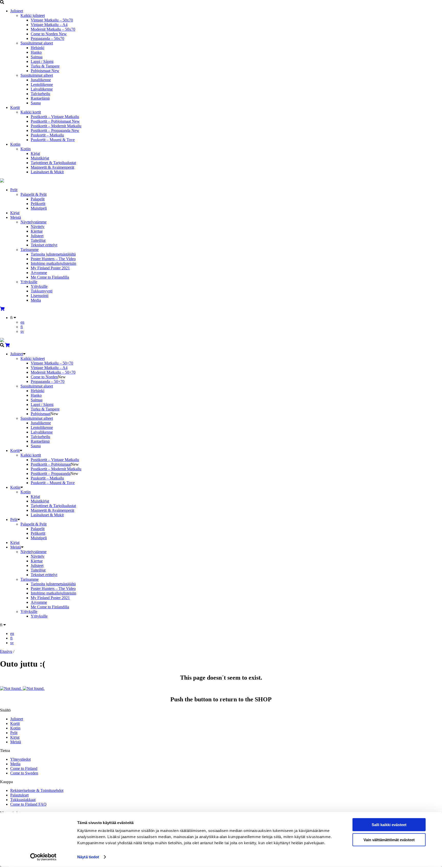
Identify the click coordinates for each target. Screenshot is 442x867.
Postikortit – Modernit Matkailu (56, 126)
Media (36, 300)
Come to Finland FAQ (28, 804)
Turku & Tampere (45, 66)
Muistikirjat (40, 158)
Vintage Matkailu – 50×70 (52, 363)
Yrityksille (28, 282)
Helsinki (37, 47)
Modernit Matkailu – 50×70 (53, 372)
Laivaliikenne (42, 89)
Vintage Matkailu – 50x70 (52, 20)
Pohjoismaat (45, 71)
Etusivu (6, 651)
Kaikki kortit (30, 112)
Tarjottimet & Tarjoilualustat (53, 163)
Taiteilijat (38, 240)
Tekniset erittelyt (44, 245)
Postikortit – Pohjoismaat (55, 121)
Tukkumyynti (41, 291)
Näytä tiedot (88, 857)
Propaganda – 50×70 (47, 381)
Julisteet (16, 11)
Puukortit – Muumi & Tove (53, 140)
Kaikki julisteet (32, 15)
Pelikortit (38, 203)
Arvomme (39, 272)
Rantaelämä (40, 98)
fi (21, 327)
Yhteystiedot (20, 759)
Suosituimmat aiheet (36, 75)
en (22, 322)
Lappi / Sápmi (42, 61)
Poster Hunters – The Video (53, 259)
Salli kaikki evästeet (389, 825)
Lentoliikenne (42, 84)
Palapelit (38, 199)
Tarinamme (29, 249)
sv (22, 331)
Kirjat (35, 153)
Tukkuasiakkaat (23, 799)
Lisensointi (39, 295)
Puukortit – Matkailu (47, 135)
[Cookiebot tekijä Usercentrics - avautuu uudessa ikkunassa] (43, 857)
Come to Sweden (24, 773)
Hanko (36, 52)
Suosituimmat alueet (36, 43)
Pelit (13, 190)
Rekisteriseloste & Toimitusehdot (36, 790)
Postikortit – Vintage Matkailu (55, 117)
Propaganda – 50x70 (47, 38)
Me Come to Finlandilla (50, 277)
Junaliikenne (41, 80)
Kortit (15, 107)
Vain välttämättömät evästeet (389, 839)
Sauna (36, 103)
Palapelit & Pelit (33, 194)
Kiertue (37, 231)
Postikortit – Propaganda (55, 130)
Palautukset (19, 795)
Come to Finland (23, 768)
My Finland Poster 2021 (50, 268)
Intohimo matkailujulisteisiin (53, 263)
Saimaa (36, 57)
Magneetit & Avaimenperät (52, 167)
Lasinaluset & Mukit (47, 172)
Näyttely (38, 226)
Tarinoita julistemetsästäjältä (53, 254)
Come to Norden (49, 34)
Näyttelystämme (33, 222)
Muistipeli (39, 208)
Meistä (15, 217)
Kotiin (15, 144)
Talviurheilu (40, 94)
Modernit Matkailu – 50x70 (53, 29)
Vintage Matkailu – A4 (49, 24)
